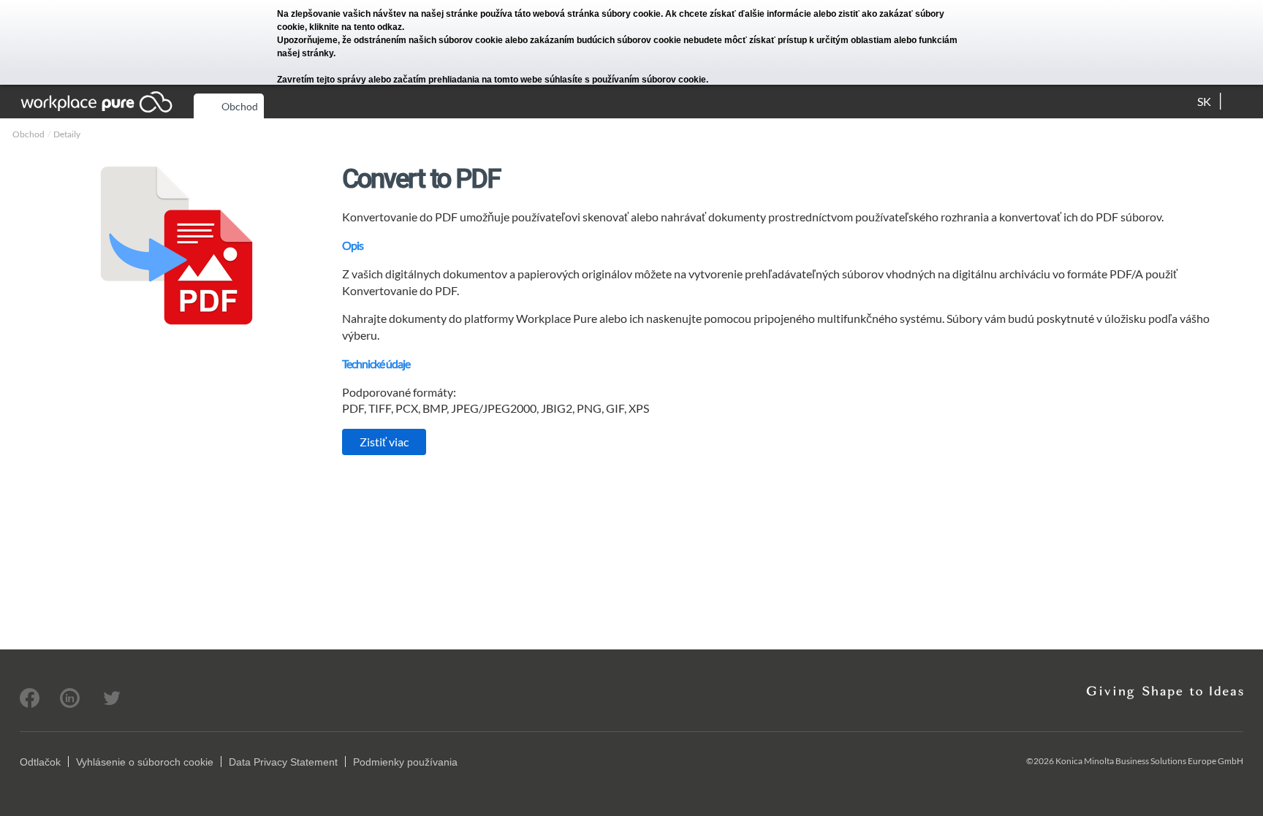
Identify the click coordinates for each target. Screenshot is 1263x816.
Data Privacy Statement (283, 762)
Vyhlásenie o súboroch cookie (144, 762)
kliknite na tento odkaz (355, 27)
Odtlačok (40, 762)
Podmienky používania (405, 762)
